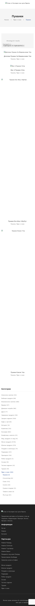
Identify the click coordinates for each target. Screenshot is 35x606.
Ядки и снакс (17, 19)
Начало (6, 19)
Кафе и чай (5, 422)
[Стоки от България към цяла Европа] (17, 3)
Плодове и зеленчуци (8, 448)
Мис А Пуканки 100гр (17, 70)
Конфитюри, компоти (7, 435)
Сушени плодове (8, 488)
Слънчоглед (6, 478)
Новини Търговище (7, 548)
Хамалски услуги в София (9, 560)
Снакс (4, 481)
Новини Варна (5, 551)
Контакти (4, 534)
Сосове (3, 462)
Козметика (4, 428)
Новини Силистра (6, 545)
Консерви (4, 432)
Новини (3, 531)
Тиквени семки (7, 491)
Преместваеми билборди (9, 557)
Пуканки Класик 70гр (17, 372)
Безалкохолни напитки (8, 401)
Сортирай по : (7, 44)
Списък (7, 35)
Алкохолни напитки (7, 395)
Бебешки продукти (7, 398)
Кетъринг (4, 425)
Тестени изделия (6, 465)
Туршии (3, 468)
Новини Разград (6, 542)
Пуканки (13, 59)
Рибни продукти (6, 458)
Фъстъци (5, 495)
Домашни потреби (7, 408)
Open (2, 5)
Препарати (4, 455)
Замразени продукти (7, 415)
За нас (3, 528)
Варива (3, 405)
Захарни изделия (6, 418)
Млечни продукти (6, 445)
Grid (3, 35)
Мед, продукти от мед (8, 438)
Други (3, 412)
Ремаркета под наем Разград (10, 554)
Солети (5, 485)
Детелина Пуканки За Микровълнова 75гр (17, 56)
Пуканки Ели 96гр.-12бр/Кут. (17, 221)
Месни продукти (6, 442)
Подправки (4, 452)
